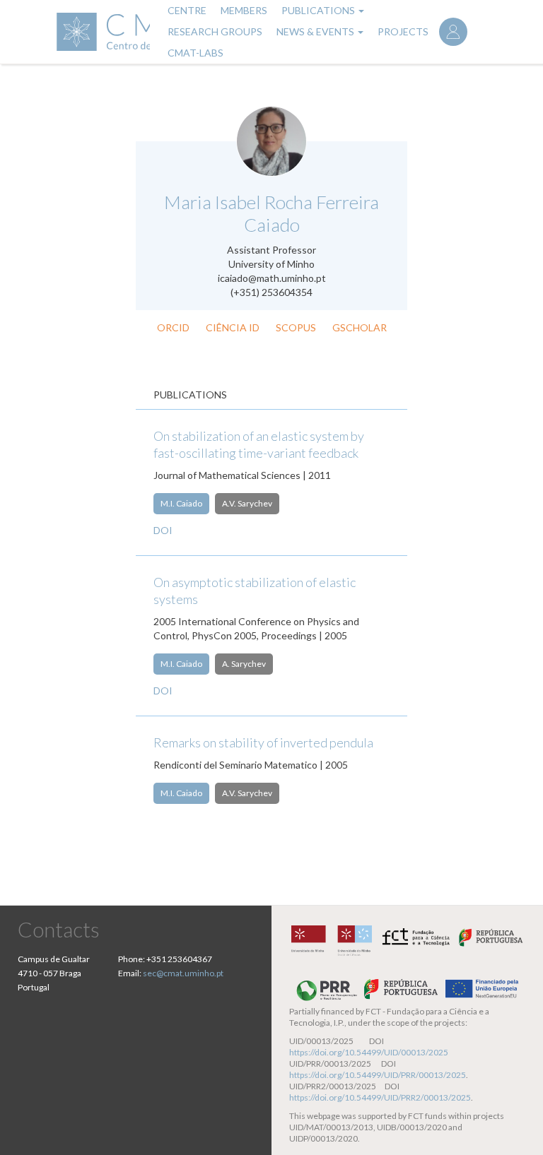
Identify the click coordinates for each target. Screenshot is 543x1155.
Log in (453, 32)
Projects (403, 31)
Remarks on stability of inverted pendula (263, 742)
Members (244, 10)
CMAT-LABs (195, 53)
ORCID (173, 327)
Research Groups (215, 31)
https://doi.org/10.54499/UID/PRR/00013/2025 (377, 1075)
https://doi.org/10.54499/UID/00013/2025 (368, 1052)
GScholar (359, 327)
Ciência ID (232, 327)
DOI (163, 530)
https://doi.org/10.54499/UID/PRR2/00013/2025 (380, 1097)
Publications (319, 10)
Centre (187, 10)
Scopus (296, 327)
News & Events (316, 31)
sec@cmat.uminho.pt (183, 973)
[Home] (102, 32)
